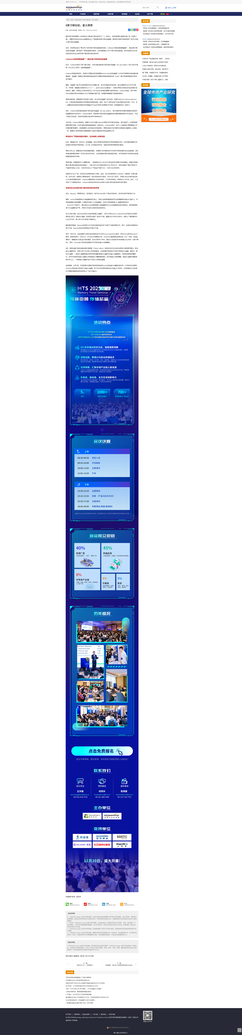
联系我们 (103, 1014)
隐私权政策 (86, 1014)
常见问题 (112, 1014)
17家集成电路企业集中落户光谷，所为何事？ (80, 1003)
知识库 (137, 14)
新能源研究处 (111, 2)
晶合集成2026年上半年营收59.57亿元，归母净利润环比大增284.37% (87, 997)
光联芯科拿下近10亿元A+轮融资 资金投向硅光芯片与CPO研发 (85, 983)
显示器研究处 (93, 2)
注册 (168, 7)
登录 (174, 7)
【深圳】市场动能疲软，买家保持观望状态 (155, 28)
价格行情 (110, 14)
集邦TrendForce (71, 2)
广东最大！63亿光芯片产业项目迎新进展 (78, 994)
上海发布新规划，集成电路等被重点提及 (78, 992)
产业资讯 (83, 14)
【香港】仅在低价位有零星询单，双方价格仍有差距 (158, 31)
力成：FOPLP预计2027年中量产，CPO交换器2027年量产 (84, 989)
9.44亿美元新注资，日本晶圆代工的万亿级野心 (80, 1000)
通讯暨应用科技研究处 (124, 2)
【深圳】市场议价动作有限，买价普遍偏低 (155, 41)
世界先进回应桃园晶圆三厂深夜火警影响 (78, 977)
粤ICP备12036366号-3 (120, 1033)
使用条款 (77, 1014)
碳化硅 (82, 956)
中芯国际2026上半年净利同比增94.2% (78, 980)
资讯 (72, 20)
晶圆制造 (76, 956)
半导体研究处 (83, 2)
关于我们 (68, 1014)
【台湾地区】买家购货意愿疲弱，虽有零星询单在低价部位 (158, 47)
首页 (70, 14)
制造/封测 (78, 20)
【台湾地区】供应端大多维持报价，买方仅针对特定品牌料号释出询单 (158, 34)
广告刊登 (95, 1014)
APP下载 (150, 14)
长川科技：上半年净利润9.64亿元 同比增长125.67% (82, 986)
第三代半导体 (89, 956)
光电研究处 (102, 2)
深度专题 (96, 14)
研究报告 (124, 14)
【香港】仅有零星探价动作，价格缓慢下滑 (155, 44)
